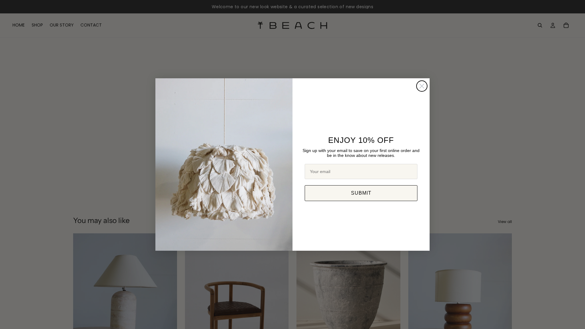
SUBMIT (361, 193)
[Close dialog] (422, 86)
